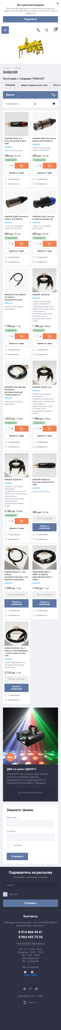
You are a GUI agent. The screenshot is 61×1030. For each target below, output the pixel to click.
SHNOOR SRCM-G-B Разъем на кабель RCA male (43, 482)
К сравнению (14, 179)
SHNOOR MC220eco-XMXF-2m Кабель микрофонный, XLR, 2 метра (42, 576)
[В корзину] (22, 166)
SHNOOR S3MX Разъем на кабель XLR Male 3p (16, 217)
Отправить (17, 856)
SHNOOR (8, 147)
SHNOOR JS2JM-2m (41, 295)
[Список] (54, 104)
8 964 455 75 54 (31, 937)
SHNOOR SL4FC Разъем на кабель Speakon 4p (43, 217)
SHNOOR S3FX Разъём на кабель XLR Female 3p (44, 139)
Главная (6, 68)
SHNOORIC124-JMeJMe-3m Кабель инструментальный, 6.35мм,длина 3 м (15, 391)
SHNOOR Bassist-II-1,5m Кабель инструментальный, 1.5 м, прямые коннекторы (16, 576)
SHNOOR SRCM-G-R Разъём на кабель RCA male (15, 141)
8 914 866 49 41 (31, 932)
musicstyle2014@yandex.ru (30, 943)
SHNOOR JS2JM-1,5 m (42, 387)
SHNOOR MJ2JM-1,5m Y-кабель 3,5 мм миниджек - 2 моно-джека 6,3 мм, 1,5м (16, 652)
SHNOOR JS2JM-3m (13, 479)
